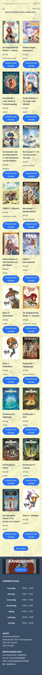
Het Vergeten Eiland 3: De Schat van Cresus (11, 518)
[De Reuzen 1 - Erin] (31, 399)
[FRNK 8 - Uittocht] (11, 193)
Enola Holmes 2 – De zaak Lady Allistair (31, 101)
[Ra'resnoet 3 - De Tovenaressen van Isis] (31, 136)
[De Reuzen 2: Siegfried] (11, 399)
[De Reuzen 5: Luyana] (31, 449)
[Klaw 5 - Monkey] (31, 500)
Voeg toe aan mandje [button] (11, 64)
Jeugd (13, 58)
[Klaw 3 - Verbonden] (11, 297)
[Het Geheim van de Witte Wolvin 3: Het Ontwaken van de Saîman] (11, 136)
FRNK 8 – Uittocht (11, 208)
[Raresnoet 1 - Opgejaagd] (31, 348)
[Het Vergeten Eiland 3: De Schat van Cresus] (11, 500)
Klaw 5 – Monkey (31, 515)
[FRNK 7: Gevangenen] (31, 244)
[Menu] (4, 9)
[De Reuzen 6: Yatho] (11, 449)
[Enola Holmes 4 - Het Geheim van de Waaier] (11, 244)
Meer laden (21, 548)
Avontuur (7, 58)
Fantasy (6, 169)
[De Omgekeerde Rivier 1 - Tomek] (11, 32)
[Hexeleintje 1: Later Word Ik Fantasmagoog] (11, 83)
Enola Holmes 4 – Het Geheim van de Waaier (11, 262)
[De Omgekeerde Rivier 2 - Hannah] (31, 297)
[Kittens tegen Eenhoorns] (31, 32)
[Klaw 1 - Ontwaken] (11, 348)
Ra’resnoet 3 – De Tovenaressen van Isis (31, 155)
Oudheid (31, 166)
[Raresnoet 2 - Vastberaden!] (31, 193)
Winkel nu (21, 570)
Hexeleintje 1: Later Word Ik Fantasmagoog (10, 101)
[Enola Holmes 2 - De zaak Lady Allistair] (31, 83)
